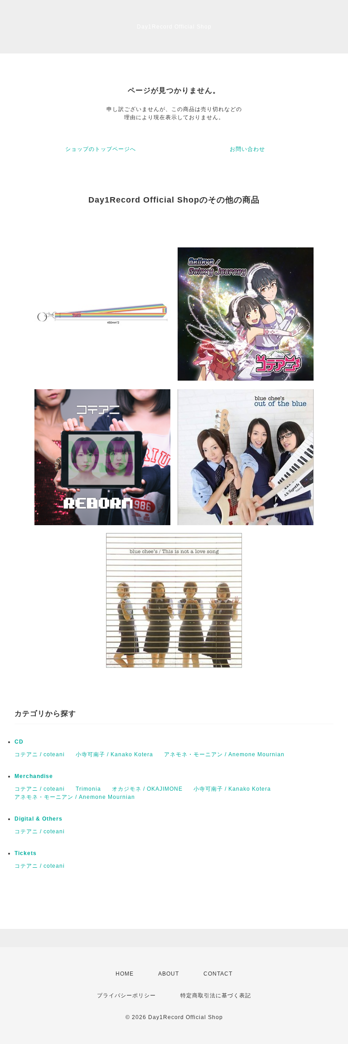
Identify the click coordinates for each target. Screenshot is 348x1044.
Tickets (25, 853)
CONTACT (217, 974)
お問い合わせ (247, 149)
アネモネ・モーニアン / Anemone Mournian (224, 754)
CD (19, 742)
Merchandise (33, 776)
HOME (125, 974)
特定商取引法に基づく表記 (215, 995)
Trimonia (88, 789)
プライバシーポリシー (126, 995)
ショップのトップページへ (100, 149)
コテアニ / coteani (39, 754)
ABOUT (168, 974)
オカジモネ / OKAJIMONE (147, 789)
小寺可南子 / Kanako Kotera (114, 754)
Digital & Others (38, 819)
